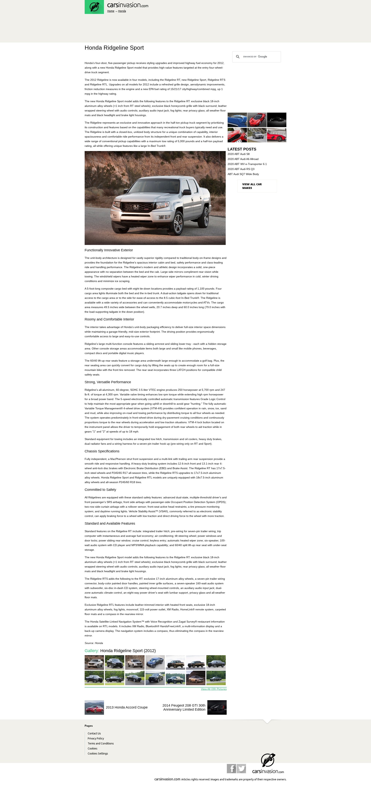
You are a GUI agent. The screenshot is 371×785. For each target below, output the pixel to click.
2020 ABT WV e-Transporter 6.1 (247, 164)
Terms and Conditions (101, 743)
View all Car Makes (252, 186)
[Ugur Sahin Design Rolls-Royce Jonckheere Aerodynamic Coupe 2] (276, 120)
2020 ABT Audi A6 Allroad (243, 159)
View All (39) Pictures (214, 689)
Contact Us (94, 733)
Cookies (92, 748)
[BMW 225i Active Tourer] (257, 135)
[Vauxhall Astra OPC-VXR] (237, 120)
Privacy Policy (96, 738)
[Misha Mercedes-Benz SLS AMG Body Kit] (276, 135)
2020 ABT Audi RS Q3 (241, 169)
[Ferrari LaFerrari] (257, 120)
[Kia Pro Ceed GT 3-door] (237, 135)
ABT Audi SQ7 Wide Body (243, 174)
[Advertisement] (155, 29)
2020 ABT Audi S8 (239, 153)
